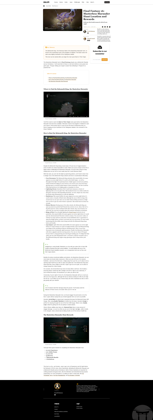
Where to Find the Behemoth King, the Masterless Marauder (63, 77)
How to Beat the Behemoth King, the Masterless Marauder (62, 79)
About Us (92, 2)
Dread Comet (72, 212)
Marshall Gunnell (91, 38)
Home (44, 6)
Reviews (61, 2)
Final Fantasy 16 (55, 5)
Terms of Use (79, 406)
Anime (71, 2)
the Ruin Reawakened (59, 375)
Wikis (83, 2)
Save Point (56, 413)
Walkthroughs (77, 2)
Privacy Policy (79, 408)
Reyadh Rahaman (91, 31)
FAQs (87, 2)
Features (56, 2)
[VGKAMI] (46, 2)
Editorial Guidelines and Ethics (61, 411)
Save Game (107, 2)
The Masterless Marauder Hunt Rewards (58, 81)
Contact (56, 409)
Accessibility (57, 416)
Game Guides (48, 5)
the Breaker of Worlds (74, 375)
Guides (66, 2)
